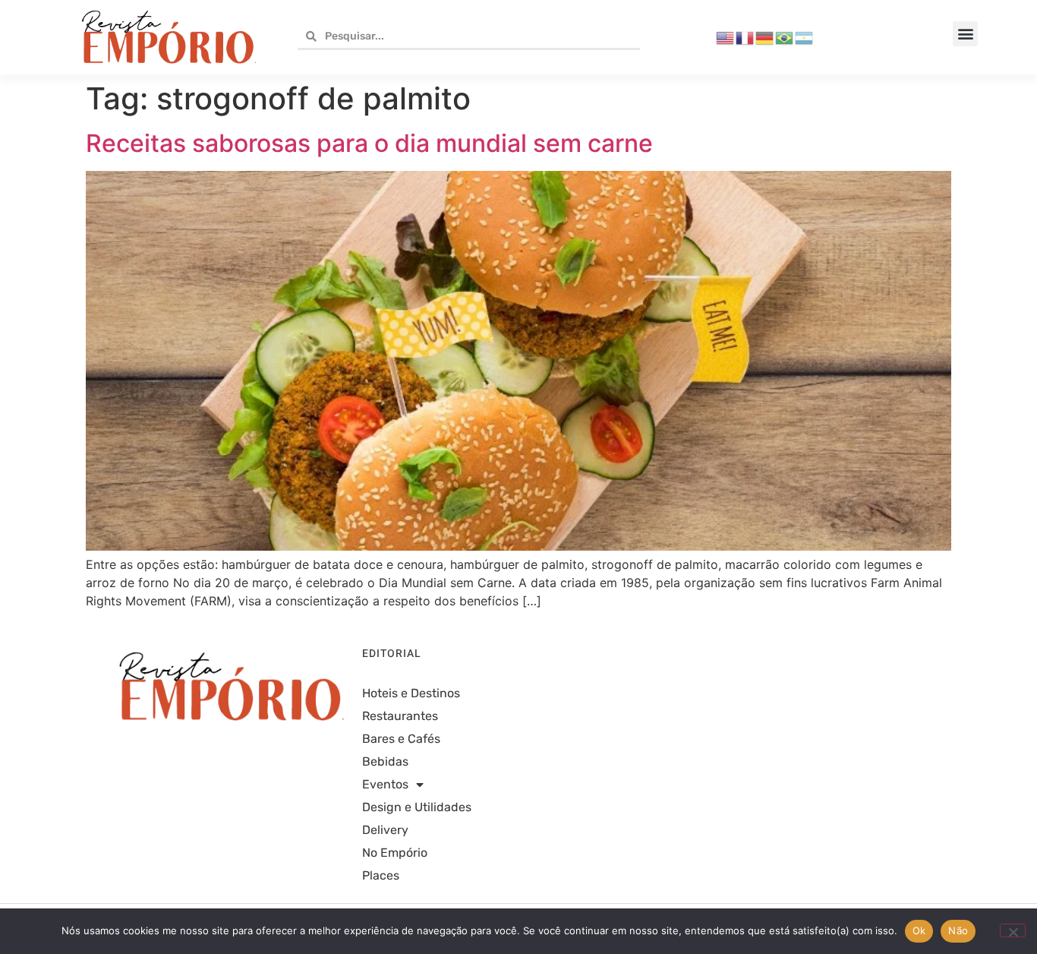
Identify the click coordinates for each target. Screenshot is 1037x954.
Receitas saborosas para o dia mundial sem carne (369, 143)
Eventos (385, 784)
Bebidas (385, 761)
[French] (745, 36)
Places (380, 875)
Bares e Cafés (401, 738)
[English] (726, 36)
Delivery (385, 830)
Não (958, 930)
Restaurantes (400, 716)
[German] (765, 36)
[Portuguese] (785, 36)
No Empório (394, 852)
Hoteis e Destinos (411, 693)
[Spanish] (805, 36)
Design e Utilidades (416, 807)
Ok (919, 930)
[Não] (1013, 930)
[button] (965, 33)
